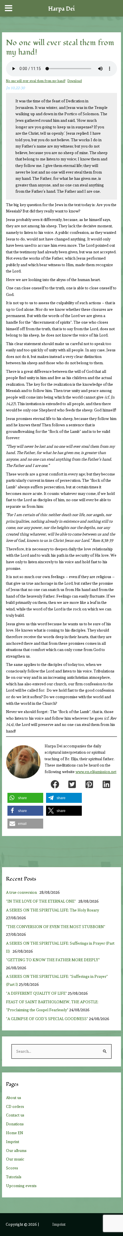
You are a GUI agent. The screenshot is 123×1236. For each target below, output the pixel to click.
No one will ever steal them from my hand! (35, 81)
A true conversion (22, 892)
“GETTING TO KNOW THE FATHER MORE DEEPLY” (53, 960)
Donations (15, 1124)
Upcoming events (21, 1185)
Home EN (14, 1132)
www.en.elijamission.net (96, 772)
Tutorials (13, 1177)
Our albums (16, 1150)
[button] (55, 784)
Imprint (12, 1141)
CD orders (15, 1106)
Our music (15, 1159)
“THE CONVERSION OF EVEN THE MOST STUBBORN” (55, 926)
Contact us (15, 1115)
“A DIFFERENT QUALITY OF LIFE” (36, 993)
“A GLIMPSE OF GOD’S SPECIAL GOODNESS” (47, 1018)
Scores (12, 1168)
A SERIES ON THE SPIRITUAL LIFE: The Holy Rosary (52, 910)
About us (13, 1097)
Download (75, 81)
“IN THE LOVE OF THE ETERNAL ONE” (42, 901)
